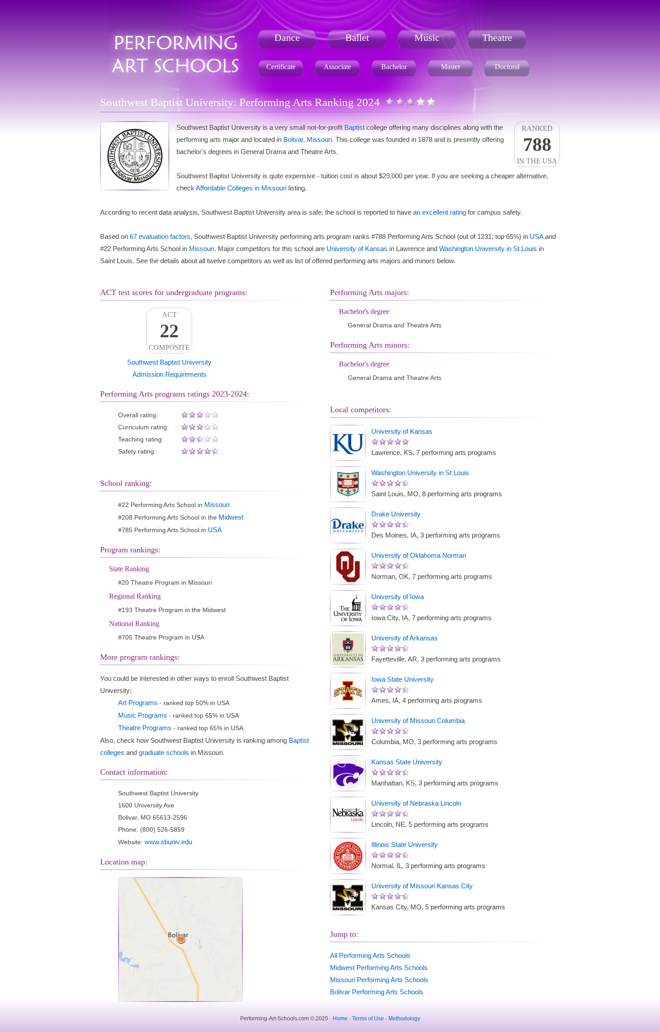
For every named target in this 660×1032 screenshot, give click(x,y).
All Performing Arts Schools (370, 955)
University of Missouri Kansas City (422, 886)
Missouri (319, 139)
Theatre (497, 37)
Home (340, 1018)
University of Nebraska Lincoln (416, 803)
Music (427, 37)
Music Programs (142, 715)
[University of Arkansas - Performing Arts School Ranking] (348, 649)
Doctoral (507, 67)
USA (536, 236)
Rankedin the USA (537, 144)
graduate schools (164, 752)
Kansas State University (406, 762)
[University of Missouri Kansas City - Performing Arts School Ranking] (348, 897)
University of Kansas (356, 248)
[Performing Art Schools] (176, 33)
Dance (287, 37)
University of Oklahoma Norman (418, 555)
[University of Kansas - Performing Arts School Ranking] (348, 443)
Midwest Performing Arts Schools (379, 967)
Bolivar (293, 139)
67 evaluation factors (160, 236)
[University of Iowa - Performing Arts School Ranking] (348, 608)
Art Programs (138, 702)
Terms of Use (368, 1018)
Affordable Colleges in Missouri (241, 188)
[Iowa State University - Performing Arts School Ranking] (348, 691)
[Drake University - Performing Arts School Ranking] (348, 525)
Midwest (231, 517)
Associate (337, 67)
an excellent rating (439, 212)
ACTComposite (169, 331)
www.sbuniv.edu (168, 842)
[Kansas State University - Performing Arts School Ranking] (348, 773)
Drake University (396, 514)
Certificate (280, 67)
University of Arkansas (404, 638)
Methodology (404, 1018)
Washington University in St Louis (488, 248)
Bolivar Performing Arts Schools (376, 992)
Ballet (357, 37)
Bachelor (394, 67)
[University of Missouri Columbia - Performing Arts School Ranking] (348, 732)
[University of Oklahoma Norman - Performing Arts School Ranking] (348, 567)
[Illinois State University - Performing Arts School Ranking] (348, 856)
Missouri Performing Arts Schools (379, 979)
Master (450, 67)
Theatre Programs (145, 728)
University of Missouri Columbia (418, 720)
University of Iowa (397, 596)
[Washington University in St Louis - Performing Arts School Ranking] (348, 484)
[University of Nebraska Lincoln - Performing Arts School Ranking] (348, 815)
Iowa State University (402, 679)
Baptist (354, 127)
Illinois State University (404, 844)
